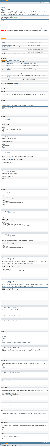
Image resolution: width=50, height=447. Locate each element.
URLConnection (10, 347)
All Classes (1, 444)
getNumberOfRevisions (9, 65)
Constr (8, 445)
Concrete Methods (16, 60)
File (5, 42)
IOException (8, 119)
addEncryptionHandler (9, 63)
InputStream (6, 49)
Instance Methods (9, 60)
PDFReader (3, 42)
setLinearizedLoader (9, 75)
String (8, 118)
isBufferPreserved (9, 69)
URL (10, 79)
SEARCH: (40, 2)
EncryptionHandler (10, 45)
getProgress (8, 68)
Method (10, 445)
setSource (7, 76)
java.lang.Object (3, 7)
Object (4, 10)
